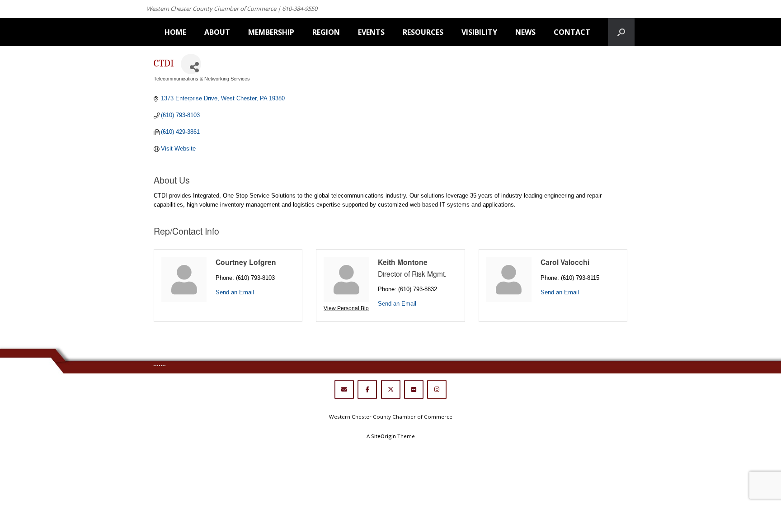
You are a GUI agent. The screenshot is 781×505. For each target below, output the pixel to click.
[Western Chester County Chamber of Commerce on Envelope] (344, 389)
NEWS (525, 32)
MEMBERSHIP (271, 32)
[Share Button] (191, 64)
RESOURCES (423, 32)
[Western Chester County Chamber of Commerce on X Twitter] (390, 389)
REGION (326, 32)
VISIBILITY (479, 32)
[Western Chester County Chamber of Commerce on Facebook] (367, 389)
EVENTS (371, 32)
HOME (175, 32)
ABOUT (217, 32)
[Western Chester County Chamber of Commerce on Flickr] (413, 389)
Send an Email (235, 292)
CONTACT (572, 32)
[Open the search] (621, 32)
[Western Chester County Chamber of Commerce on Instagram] (437, 389)
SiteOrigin (383, 436)
